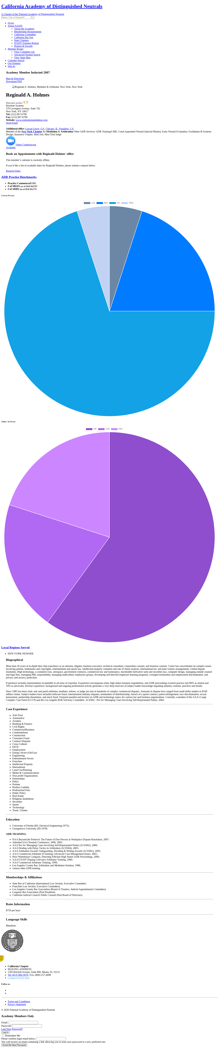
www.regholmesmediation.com (31, 120)
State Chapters (21, 40)
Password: (6, 1025)
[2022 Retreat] (24, 103)
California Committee (25, 34)
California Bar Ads (23, 37)
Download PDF (14, 81)
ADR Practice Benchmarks (19, 177)
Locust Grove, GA (34, 128)
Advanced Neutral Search (27, 54)
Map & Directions (15, 78)
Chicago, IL (52, 128)
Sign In (11, 66)
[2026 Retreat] (27, 103)
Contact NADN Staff (18, 977)
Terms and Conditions (19, 1001)
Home (11, 23)
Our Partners (14, 63)
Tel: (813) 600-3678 (18, 975)
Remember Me (12, 1035)
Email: (4, 1022)
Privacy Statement (17, 1004)
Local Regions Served (15, 647)
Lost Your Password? (12, 1029)
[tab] (109, 177)
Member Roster (15, 49)
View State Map (22, 57)
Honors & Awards (23, 46)
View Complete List (24, 51)
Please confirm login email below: (18, 1038)
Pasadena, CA (66, 128)
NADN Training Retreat (26, 43)
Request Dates (13, 171)
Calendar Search (16, 60)
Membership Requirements (27, 31)
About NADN (15, 25)
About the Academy (24, 28)
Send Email (12, 123)
